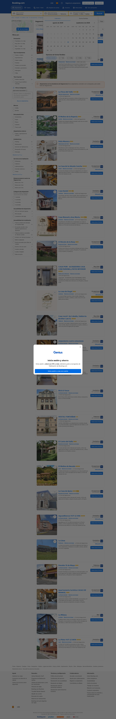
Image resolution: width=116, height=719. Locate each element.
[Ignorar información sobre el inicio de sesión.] (80, 347)
